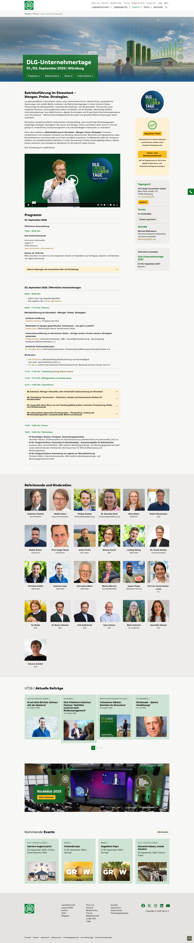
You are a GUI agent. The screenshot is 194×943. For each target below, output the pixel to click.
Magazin (158, 7)
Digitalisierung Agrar (38, 699)
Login (160, 3)
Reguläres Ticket (152, 133)
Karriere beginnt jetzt (39, 846)
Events (136, 7)
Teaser (67, 76)
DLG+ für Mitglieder (37, 843)
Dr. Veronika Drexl (33, 349)
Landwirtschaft (100, 7)
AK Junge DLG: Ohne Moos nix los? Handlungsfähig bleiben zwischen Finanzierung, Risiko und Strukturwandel (69, 406)
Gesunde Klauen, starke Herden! (151, 847)
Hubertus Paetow (33, 321)
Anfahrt (143, 202)
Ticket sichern (84, 76)
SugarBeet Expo (110, 846)
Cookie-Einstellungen (103, 937)
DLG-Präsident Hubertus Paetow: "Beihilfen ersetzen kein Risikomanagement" (77, 706)
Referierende (51, 76)
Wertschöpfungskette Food (113, 699)
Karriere (105, 3)
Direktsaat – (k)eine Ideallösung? (147, 703)
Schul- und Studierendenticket (152, 154)
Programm (33, 76)
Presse (127, 3)
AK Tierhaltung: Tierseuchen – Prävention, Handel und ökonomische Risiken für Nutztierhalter (64, 398)
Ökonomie (68, 699)
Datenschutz (56, 937)
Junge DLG (151, 3)
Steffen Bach (31, 329)
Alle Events (163, 832)
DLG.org (28, 14)
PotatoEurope (72, 846)
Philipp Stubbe (32, 339)
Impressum (45, 937)
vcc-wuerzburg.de (146, 197)
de (167, 3)
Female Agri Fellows (52, 301)
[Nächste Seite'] (101, 748)
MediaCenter (116, 3)
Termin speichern (147, 219)
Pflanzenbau (142, 699)
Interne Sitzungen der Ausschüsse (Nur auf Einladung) (52, 269)
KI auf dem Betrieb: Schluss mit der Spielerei (42, 703)
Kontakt (28, 937)
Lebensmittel (121, 7)
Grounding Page (87, 937)
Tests (147, 7)
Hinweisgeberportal (71, 937)
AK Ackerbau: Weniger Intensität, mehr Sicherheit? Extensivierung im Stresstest (65, 391)
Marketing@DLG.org (147, 239)
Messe (67, 843)
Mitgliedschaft (138, 3)
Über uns (95, 3)
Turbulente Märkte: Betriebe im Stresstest (113, 703)
